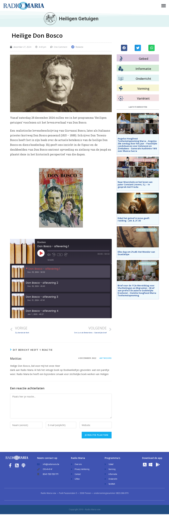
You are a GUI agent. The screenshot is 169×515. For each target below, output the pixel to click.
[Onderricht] (120, 78)
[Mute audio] (49, 254)
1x (60, 254)
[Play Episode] (41, 253)
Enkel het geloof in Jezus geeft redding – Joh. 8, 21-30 (133, 219)
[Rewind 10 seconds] (53, 254)
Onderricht (143, 79)
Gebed (143, 59)
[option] (61, 271)
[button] (163, 6)
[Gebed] (121, 58)
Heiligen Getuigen (79, 18)
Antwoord (106, 358)
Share (51, 260)
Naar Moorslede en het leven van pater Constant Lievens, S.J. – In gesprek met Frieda (135, 184)
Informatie (143, 69)
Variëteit (143, 98)
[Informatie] (120, 68)
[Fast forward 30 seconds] (66, 254)
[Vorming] (120, 88)
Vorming (143, 88)
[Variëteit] (120, 98)
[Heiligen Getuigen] (50, 18)
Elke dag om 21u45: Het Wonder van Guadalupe (136, 253)
